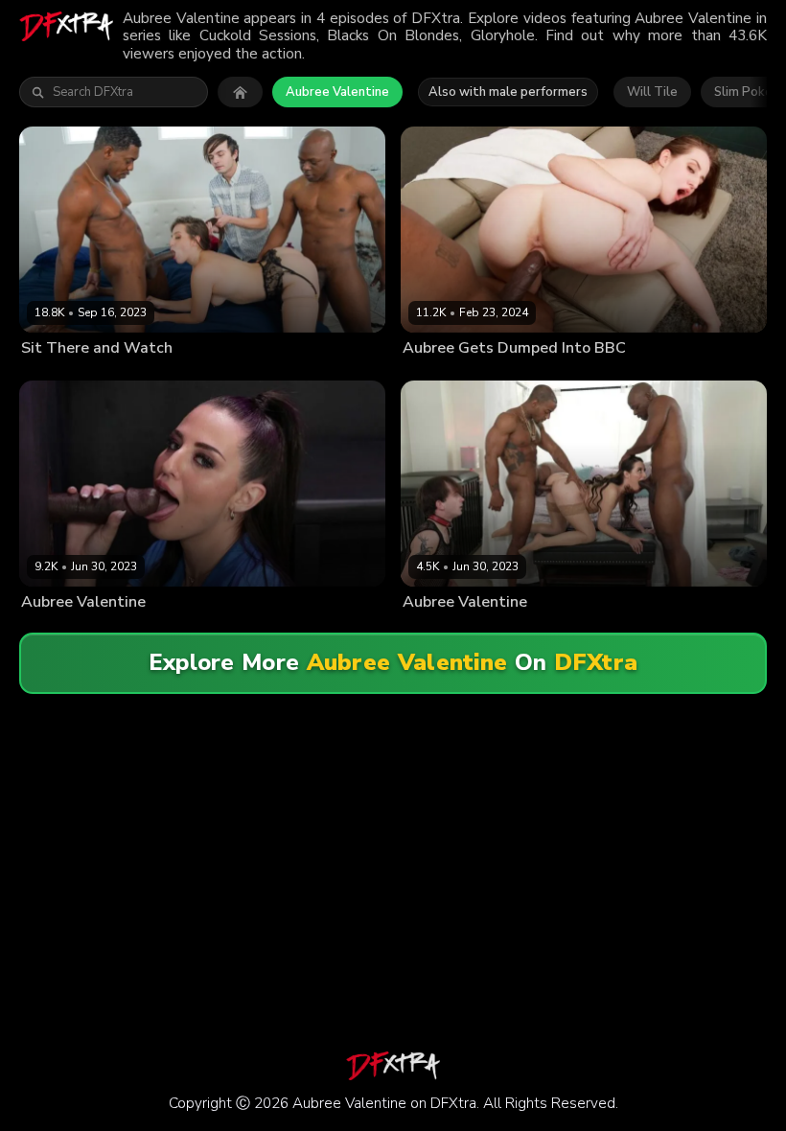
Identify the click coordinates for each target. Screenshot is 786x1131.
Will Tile (652, 92)
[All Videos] (240, 92)
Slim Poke (743, 92)
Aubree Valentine (337, 92)
